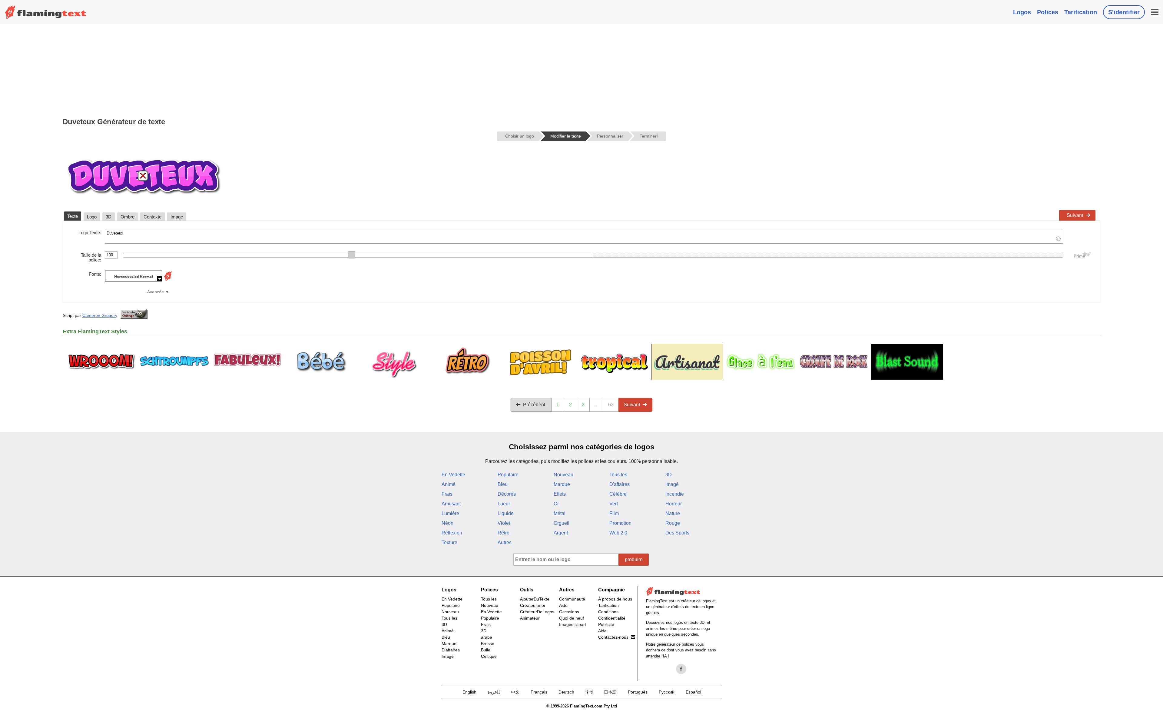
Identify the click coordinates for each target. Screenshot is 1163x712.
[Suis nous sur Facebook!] (681, 669)
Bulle (485, 649)
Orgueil (561, 523)
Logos (1022, 12)
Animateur (530, 618)
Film (614, 513)
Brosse (487, 643)
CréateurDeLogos (537, 611)
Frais (447, 494)
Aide (563, 605)
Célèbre (618, 494)
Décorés (507, 494)
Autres (505, 542)
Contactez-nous (613, 637)
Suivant (1075, 215)
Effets (560, 494)
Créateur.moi (532, 605)
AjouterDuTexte (534, 599)
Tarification (1080, 12)
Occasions (569, 611)
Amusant (451, 503)
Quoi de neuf (571, 618)
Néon (447, 523)
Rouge (672, 523)
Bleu (503, 484)
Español (693, 692)
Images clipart (572, 624)
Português (638, 692)
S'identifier (1124, 12)
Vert (613, 503)
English (469, 692)
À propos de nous (615, 599)
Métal (559, 513)
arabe (486, 637)
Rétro (503, 532)
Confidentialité (611, 618)
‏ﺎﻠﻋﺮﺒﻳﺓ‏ (494, 692)
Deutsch (566, 692)
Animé (449, 484)
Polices (1047, 12)
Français (539, 692)
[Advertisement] (581, 69)
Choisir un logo (519, 136)
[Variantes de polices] (168, 279)
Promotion (620, 523)
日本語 (610, 692)
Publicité (606, 624)
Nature (672, 513)
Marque (562, 484)
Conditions (608, 611)
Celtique (489, 656)
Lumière (450, 513)
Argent (561, 532)
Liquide (506, 513)
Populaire (508, 474)
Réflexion (452, 532)
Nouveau (563, 474)
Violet (504, 523)
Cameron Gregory (99, 315)
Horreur (673, 503)
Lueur (504, 503)
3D (668, 474)
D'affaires (619, 484)
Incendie (674, 494)
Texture (449, 542)
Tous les (618, 474)
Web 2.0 (618, 532)
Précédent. (534, 404)
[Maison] (46, 12)
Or (556, 503)
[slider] (351, 254)
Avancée (155, 292)
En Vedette (453, 474)
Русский (666, 692)
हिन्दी (589, 692)
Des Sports (677, 532)
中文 (515, 692)
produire (634, 559)
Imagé (672, 484)
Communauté (572, 599)
